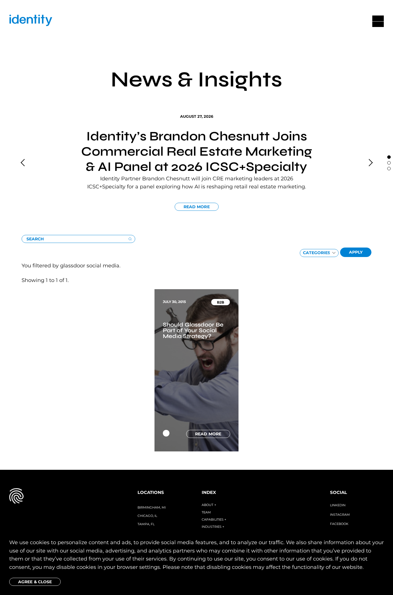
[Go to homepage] (30, 21)
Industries (213, 527)
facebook (339, 524)
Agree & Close (35, 581)
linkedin (338, 505)
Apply (356, 252)
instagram (340, 515)
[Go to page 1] (389, 163)
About (209, 505)
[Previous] (23, 163)
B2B (220, 302)
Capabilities (214, 519)
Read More (197, 206)
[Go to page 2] (389, 168)
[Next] (369, 163)
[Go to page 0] (389, 157)
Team (206, 512)
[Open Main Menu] (378, 21)
